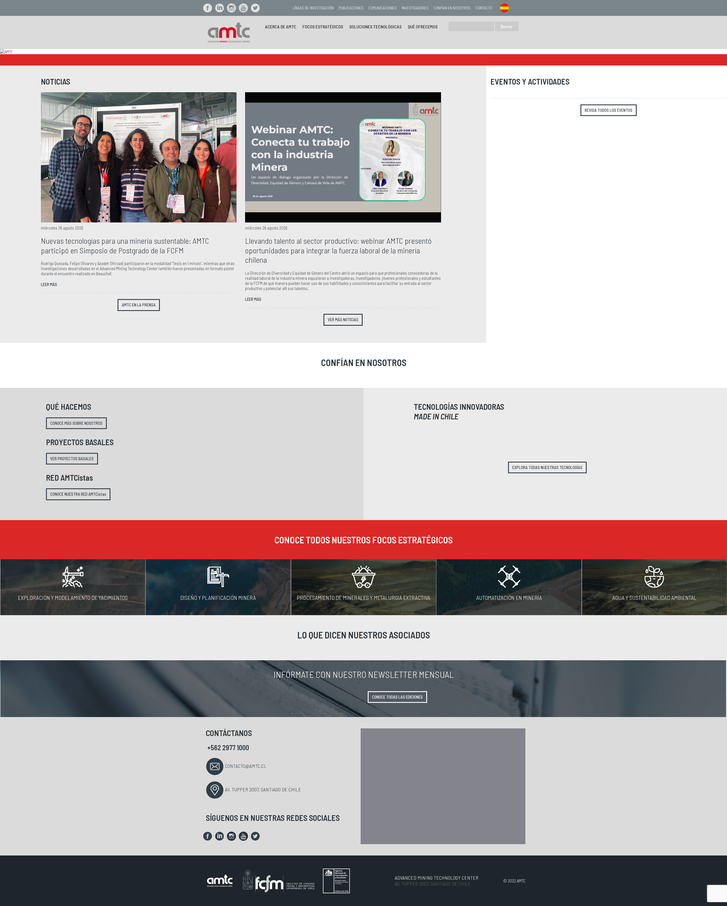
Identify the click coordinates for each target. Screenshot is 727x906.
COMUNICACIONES (382, 7)
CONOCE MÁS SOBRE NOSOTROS (76, 423)
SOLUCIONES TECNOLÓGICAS (375, 26)
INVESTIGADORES (415, 7)
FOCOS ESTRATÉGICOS (322, 26)
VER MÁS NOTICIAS (343, 319)
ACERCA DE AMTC (280, 26)
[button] (54, 51)
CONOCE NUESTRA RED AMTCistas (78, 494)
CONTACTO (483, 7)
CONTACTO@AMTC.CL (245, 766)
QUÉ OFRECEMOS (423, 26)
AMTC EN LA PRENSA (139, 304)
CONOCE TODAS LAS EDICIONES (397, 697)
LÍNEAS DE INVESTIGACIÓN (313, 7)
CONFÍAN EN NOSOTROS (452, 7)
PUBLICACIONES (351, 7)
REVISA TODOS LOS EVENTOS (608, 110)
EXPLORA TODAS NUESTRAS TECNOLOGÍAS (547, 467)
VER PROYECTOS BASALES (72, 458)
